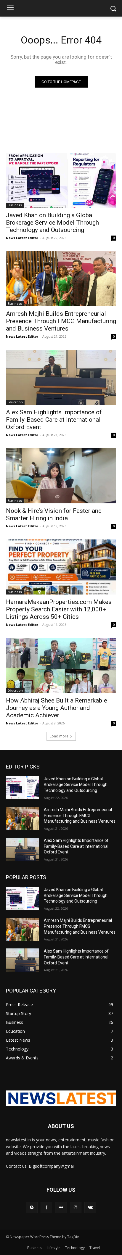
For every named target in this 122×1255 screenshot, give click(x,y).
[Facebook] (46, 1207)
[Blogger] (32, 1207)
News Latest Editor (22, 238)
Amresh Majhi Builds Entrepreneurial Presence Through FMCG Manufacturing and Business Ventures (61, 321)
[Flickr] (61, 1207)
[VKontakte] (90, 1207)
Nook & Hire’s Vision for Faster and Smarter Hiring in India (54, 514)
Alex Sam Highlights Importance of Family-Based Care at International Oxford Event (54, 420)
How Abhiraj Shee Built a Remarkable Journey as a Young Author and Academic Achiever (56, 708)
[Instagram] (75, 1207)
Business (15, 205)
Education (15, 402)
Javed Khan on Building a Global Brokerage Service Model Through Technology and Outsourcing (52, 222)
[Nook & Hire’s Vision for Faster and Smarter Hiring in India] (61, 475)
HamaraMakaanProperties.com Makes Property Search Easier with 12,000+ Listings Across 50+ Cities (59, 609)
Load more (59, 736)
